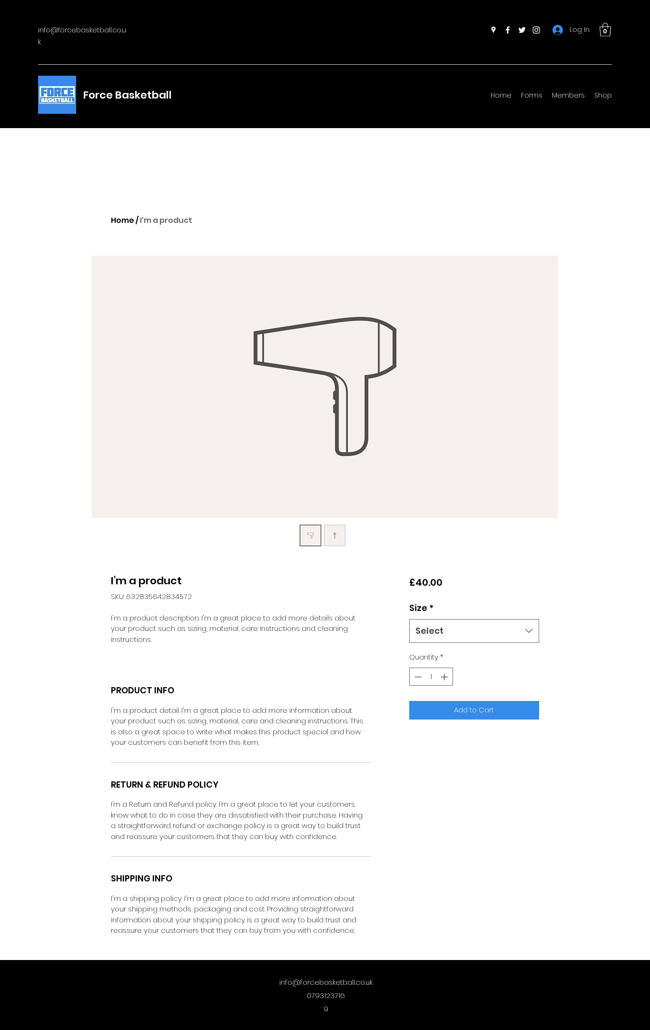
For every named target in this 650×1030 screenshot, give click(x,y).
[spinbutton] (431, 677)
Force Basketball (127, 95)
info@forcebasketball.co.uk (326, 982)
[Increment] (445, 677)
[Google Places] (493, 30)
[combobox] (474, 631)
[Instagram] (536, 30)
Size (421, 608)
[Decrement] (417, 677)
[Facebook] (507, 30)
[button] (605, 30)
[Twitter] (522, 30)
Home (122, 220)
